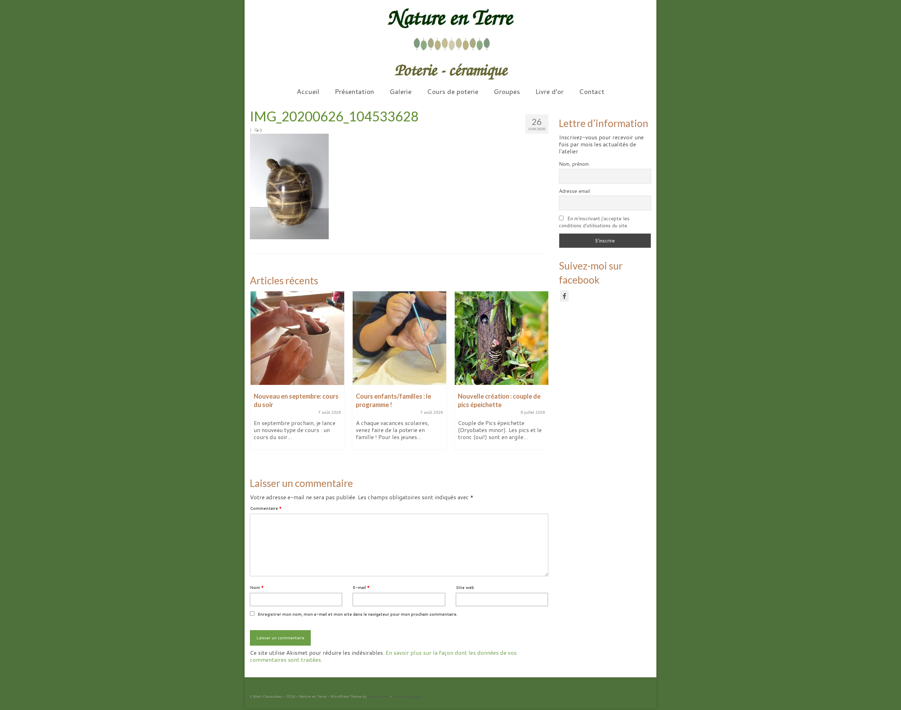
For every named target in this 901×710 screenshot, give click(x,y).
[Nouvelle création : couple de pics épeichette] (501, 338)
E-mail (361, 587)
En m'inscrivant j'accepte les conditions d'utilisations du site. (594, 222)
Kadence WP (378, 696)
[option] (297, 374)
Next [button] (542, 378)
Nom (257, 587)
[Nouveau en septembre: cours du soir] (297, 338)
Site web (465, 587)
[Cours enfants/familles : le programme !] (399, 338)
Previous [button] (256, 378)
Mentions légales (407, 696)
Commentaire (266, 508)
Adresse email (574, 191)
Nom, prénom (574, 163)
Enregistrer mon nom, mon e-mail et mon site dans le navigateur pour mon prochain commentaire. (358, 614)
